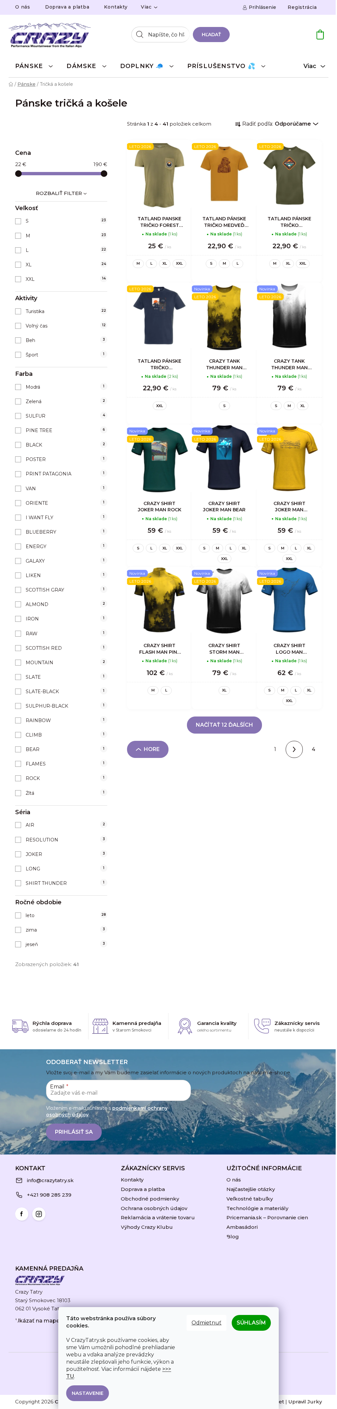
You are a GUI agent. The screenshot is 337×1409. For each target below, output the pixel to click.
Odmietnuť (206, 1323)
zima (65, 930)
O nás (22, 7)
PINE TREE (65, 430)
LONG (65, 869)
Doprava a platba (67, 7)
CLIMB (65, 735)
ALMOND (65, 604)
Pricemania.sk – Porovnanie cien (267, 1217)
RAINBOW (65, 720)
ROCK (65, 778)
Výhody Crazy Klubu (147, 1227)
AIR (65, 825)
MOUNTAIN (65, 663)
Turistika (66, 311)
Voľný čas (66, 326)
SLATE (65, 677)
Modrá (65, 387)
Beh (65, 340)
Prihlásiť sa (74, 1132)
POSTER (65, 459)
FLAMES (65, 764)
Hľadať (211, 34)
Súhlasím (251, 1323)
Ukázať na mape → (40, 1321)
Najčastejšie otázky (250, 1189)
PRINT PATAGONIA (65, 474)
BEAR (65, 749)
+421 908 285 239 (49, 1195)
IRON (65, 619)
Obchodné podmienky (150, 1199)
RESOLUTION (65, 840)
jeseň (65, 944)
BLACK (65, 445)
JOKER (65, 854)
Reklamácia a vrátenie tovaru (158, 1217)
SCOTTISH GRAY (65, 590)
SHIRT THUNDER (65, 883)
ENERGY (65, 546)
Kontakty (115, 7)
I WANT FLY (65, 518)
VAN (65, 489)
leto (66, 915)
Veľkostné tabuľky (249, 1199)
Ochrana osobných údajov (154, 1208)
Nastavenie (87, 1393)
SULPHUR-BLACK (65, 706)
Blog (232, 1236)
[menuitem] (34, 66)
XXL (66, 279)
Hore (152, 749)
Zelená (65, 401)
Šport (65, 355)
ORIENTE (65, 503)
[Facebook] (21, 1214)
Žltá (65, 793)
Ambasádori (242, 1227)
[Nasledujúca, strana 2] (294, 749)
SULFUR (65, 416)
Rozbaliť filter (59, 193)
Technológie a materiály (257, 1208)
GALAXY (65, 561)
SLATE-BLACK (65, 691)
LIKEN (65, 575)
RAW (65, 634)
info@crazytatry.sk (50, 1180)
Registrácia (302, 7)
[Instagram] (38, 1214)
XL (66, 265)
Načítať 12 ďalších (224, 725)
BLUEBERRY (65, 532)
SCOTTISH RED (65, 648)
